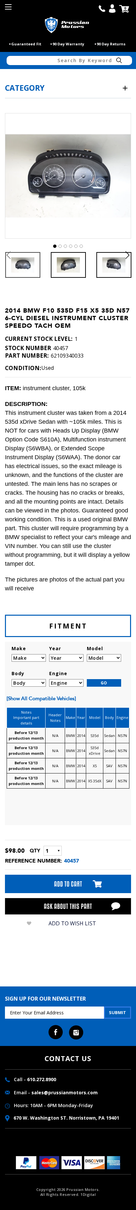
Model (95, 648)
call (102, 8)
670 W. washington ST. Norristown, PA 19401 (65, 1118)
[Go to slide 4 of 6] (70, 246)
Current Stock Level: (39, 339)
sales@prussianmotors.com (64, 1092)
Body (18, 673)
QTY (35, 851)
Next (127, 255)
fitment (68, 625)
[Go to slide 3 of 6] (65, 246)
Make (19, 648)
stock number (28, 348)
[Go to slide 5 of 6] (76, 246)
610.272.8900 (41, 1079)
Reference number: (33, 861)
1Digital (88, 1194)
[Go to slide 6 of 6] (81, 246)
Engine (58, 673)
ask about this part (68, 906)
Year (55, 648)
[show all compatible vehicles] (41, 698)
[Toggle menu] (9, 9)
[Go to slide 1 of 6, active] (54, 246)
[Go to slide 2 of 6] (60, 246)
